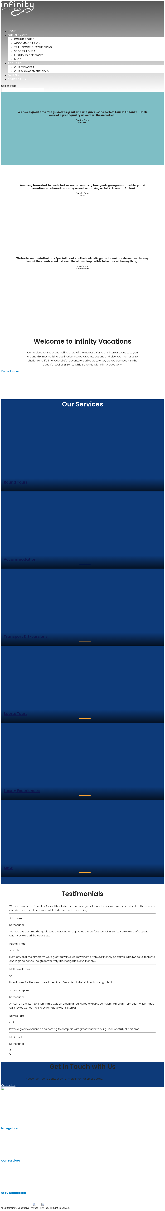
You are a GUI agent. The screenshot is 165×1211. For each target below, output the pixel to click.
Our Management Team (31, 71)
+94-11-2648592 (20, 1117)
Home (11, 1135)
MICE (17, 59)
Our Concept (24, 67)
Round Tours (24, 39)
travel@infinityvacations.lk (26, 1120)
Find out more (10, 371)
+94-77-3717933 (20, 1113)
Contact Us (17, 79)
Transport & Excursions (33, 47)
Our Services (15, 1139)
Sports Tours (24, 51)
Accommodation (27, 43)
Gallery (12, 1149)
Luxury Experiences (29, 55)
